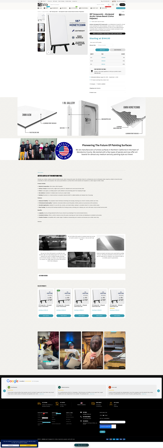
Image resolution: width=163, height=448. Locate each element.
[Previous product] (121, 11)
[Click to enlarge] (48, 52)
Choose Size (92, 45)
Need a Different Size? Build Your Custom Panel (107, 33)
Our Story (68, 419)
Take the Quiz (97, 73)
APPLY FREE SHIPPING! (121, 8)
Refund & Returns (70, 417)
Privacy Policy (69, 414)
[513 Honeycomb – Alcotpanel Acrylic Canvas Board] (46, 296)
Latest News (69, 423)
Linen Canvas (43, 419)
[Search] (108, 4)
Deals (53, 417)
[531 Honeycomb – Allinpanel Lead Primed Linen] (117, 296)
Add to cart (102, 49)
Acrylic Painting (41, 414)
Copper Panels (41, 417)
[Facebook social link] (38, 1)
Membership (56, 414)
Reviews (53, 419)
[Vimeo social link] (43, 1)
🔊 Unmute (55, 367)
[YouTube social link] (42, 1)
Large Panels (45, 11)
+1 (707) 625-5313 (87, 418)
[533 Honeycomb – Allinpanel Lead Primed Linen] (81, 296)
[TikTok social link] (45, 1)
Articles (53, 421)
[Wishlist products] (113, 4)
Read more (42, 393)
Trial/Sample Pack (44, 424)
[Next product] (124, 11)
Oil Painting (40, 421)
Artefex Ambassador (56, 423)
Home (39, 11)
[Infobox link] (105, 1)
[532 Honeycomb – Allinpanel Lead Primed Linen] (99, 296)
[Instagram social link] (40, 1)
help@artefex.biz (87, 414)
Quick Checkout (117, 49)
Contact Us (68, 421)
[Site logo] (43, 4)
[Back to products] (123, 11)
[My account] (117, 4)
